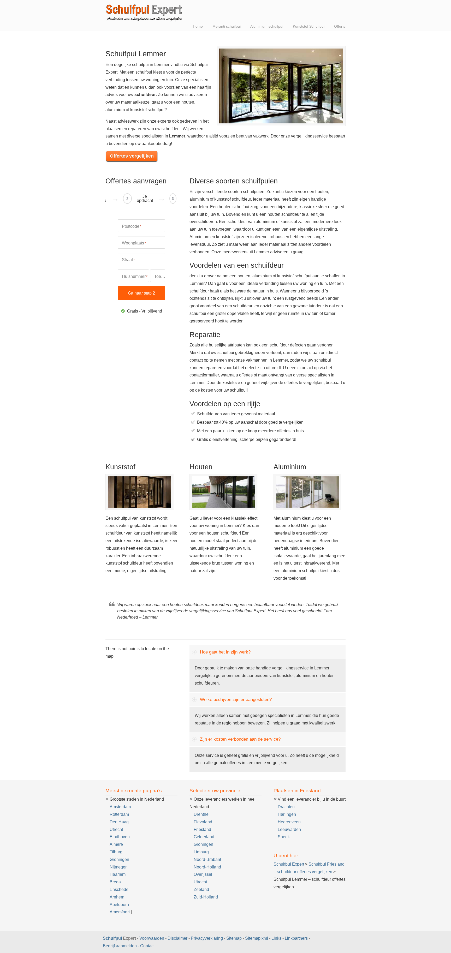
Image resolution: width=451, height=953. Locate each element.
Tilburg (116, 852)
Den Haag (119, 822)
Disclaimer (177, 938)
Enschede (119, 889)
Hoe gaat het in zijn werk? (225, 652)
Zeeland (201, 889)
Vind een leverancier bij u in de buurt (312, 799)
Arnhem (117, 897)
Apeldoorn (119, 904)
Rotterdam (119, 814)
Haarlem (118, 874)
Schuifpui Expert (144, 12)
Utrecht (116, 829)
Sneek (284, 837)
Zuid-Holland (206, 897)
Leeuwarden (289, 829)
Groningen (119, 859)
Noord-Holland (207, 867)
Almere (116, 844)
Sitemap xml (256, 938)
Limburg (201, 852)
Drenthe (201, 814)
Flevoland (203, 822)
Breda (115, 882)
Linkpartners (296, 938)
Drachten (286, 807)
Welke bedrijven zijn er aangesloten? (236, 699)
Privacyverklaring (207, 938)
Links (276, 938)
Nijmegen (119, 867)
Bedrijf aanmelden (120, 946)
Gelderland (204, 837)
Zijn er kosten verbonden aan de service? (240, 739)
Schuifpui (112, 938)
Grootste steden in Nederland (137, 799)
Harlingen (287, 814)
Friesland (202, 829)
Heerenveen (289, 822)
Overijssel (203, 874)
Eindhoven (120, 837)
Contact (147, 946)
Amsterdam (120, 807)
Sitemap (234, 938)
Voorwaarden (151, 938)
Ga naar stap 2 (141, 293)
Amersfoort (120, 912)
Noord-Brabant (207, 859)
